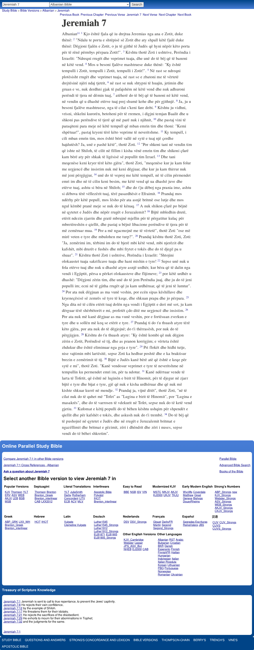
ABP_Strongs (223, 492)
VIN (144, 492)
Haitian (175, 552)
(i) (78, 33)
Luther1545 (100, 522)
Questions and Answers (45, 640)
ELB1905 (111, 534)
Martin (157, 525)
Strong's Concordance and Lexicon (99, 640)
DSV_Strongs (138, 522)
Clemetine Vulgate (75, 525)
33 (75, 408)
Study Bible (9, 10)
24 (63, 291)
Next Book (184, 14)
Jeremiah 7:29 (13, 618)
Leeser (139, 543)
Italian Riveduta (167, 562)
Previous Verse (115, 14)
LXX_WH (24, 522)
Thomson (16, 492)
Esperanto (164, 549)
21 (76, 254)
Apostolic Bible (15, 646)
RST (172, 539)
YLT (25, 492)
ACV (74, 501)
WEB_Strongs (223, 504)
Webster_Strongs (225, 498)
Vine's (233, 640)
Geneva (187, 498)
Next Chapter (167, 14)
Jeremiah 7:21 (13, 614)
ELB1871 (99, 534)
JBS (201, 525)
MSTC (157, 492)
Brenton (51, 492)
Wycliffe (187, 492)
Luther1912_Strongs (106, 531)
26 (186, 309)
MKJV (166, 492)
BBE (126, 492)
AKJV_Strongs (224, 508)
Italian (175, 558)
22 (158, 260)
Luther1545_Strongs (106, 525)
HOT (38, 522)
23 (160, 272)
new (234, 492)
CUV (215, 522)
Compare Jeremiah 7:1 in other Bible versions (33, 458)
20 (136, 236)
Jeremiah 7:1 (12, 601)
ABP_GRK (11, 522)
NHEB (127, 549)
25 (187, 297)
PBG (161, 568)
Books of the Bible (231, 471)
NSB (133, 492)
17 (137, 205)
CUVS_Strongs (222, 528)
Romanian (164, 574)
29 (141, 346)
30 (105, 358)
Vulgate (68, 522)
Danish (169, 546)
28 (82, 334)
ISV (139, 492)
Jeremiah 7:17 (13, 611)
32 (116, 389)
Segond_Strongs (163, 528)
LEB (15, 498)
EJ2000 (137, 549)
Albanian (163, 539)
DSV (126, 522)
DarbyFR (167, 522)
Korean (162, 565)
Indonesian (164, 558)
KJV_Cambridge (134, 539)
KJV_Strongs (223, 495)
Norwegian (164, 571)
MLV (80, 501)
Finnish (175, 549)
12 (138, 143)
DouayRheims (191, 501)
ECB (67, 501)
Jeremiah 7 (134, 14)
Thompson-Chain (176, 640)
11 (162, 131)
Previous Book (69, 14)
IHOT (97, 498)
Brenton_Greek (44, 495)
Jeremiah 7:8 (12, 604)
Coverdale (199, 492)
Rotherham (79, 495)
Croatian (175, 543)
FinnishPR (164, 552)
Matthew (188, 495)
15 (123, 186)
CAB (37, 501)
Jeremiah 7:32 (13, 621)
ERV (8, 495)
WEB (21, 495)
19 (95, 229)
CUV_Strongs (227, 522)
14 (95, 174)
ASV (14, 495)
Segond (166, 525)
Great (197, 495)
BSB (22, 498)
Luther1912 (100, 528)
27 (132, 322)
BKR (161, 546)
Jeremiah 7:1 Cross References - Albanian (31, 465)
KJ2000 (158, 495)
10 (154, 119)
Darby (67, 495)
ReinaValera (190, 525)
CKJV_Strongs (224, 511)
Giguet (157, 522)
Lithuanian (174, 565)
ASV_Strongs (223, 501)
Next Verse (150, 14)
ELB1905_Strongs (105, 537)
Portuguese (171, 568)
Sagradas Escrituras (195, 522)
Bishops (198, 498)
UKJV (167, 495)
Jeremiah (63, 10)
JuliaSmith (76, 492)
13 (158, 156)
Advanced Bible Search (234, 465)
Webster (129, 543)
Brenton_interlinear (46, 498)
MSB (8, 501)
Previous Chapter (92, 14)
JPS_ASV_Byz (133, 546)
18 (148, 211)
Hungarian (164, 555)
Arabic (180, 539)
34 (165, 414)
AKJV (8, 498)
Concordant (71, 498)
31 (143, 371)
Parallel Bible (228, 458)
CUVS (216, 525)
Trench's (217, 640)
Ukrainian (177, 574)
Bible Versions (29, 10)
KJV (7, 492)
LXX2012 (46, 501)
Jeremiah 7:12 (13, 608)
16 (158, 192)
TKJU (175, 495)
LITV (82, 498)
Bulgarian (163, 543)
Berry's (199, 640)
